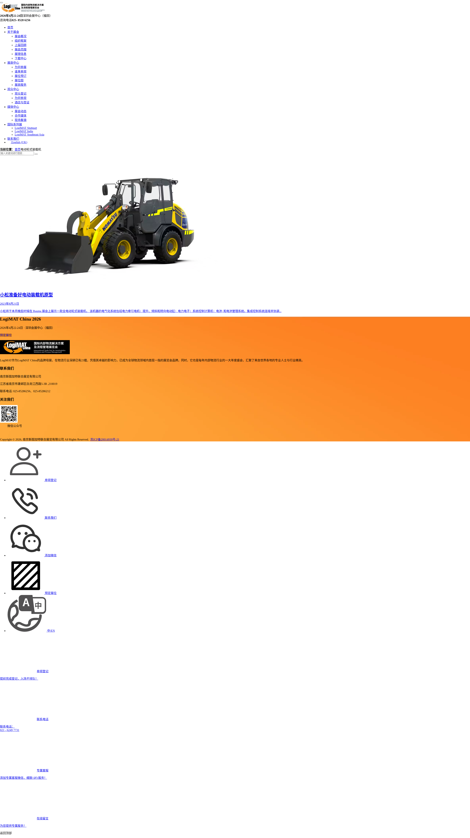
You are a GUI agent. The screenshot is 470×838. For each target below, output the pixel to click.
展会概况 (20, 36)
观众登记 (20, 93)
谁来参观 (20, 71)
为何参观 (20, 98)
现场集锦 (20, 120)
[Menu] (1, 2)
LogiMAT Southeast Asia (29, 134)
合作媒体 (20, 115)
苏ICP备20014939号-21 (104, 439)
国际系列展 (14, 124)
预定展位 (6, 335)
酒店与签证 (22, 102)
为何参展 (20, 67)
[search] (36, 154)
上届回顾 (20, 45)
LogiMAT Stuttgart (26, 128)
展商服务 (20, 84)
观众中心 (13, 89)
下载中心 (20, 58)
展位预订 (20, 76)
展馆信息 (20, 53)
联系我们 (13, 138)
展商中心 (13, 62)
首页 (10, 27)
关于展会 (13, 31)
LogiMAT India (24, 131)
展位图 (19, 80)
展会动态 (20, 111)
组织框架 (20, 40)
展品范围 (20, 49)
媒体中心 (13, 106)
